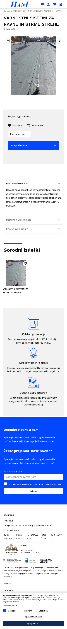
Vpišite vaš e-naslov (13, 471)
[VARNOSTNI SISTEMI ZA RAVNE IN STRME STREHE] (16, 273)
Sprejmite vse (33, 623)
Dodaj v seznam (17, 134)
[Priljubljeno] (25, 263)
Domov (7, 11)
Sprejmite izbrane (33, 616)
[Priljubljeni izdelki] (54, 4)
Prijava (33, 491)
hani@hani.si (13, 530)
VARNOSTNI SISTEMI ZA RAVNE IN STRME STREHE (33, 11)
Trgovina (9, 590)
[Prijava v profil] (48, 4)
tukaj (58, 484)
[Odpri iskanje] (42, 4)
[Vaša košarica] (60, 4)
